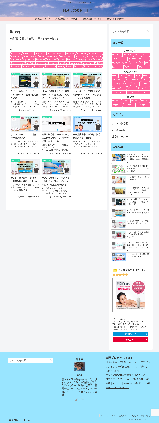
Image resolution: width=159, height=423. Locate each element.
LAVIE (122, 75)
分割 (141, 63)
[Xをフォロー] (79, 399)
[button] (148, 31)
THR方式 (115, 105)
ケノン (134, 84)
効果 (147, 63)
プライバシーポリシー (109, 416)
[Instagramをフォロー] (82, 399)
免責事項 (135, 416)
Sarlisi (138, 75)
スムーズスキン (117, 88)
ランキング (133, 63)
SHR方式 (134, 101)
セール (145, 54)
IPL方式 (125, 101)
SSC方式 (144, 101)
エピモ (144, 80)
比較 (113, 67)
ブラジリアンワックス (119, 63)
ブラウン (130, 92)
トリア (130, 88)
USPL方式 (127, 105)
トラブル (115, 59)
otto (79, 374)
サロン (137, 54)
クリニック (127, 54)
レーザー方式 (140, 105)
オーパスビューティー (119, 84)
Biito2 (114, 75)
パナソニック (141, 88)
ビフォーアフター (135, 59)
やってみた (116, 54)
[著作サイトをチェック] (76, 399)
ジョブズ (144, 84)
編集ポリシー (124, 416)
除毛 (140, 67)
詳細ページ (130, 334)
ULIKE (145, 75)
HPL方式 (115, 101)
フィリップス (116, 92)
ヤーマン (142, 92)
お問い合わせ (145, 416)
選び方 (127, 67)
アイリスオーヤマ (132, 80)
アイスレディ (116, 80)
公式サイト (130, 339)
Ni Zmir (129, 75)
